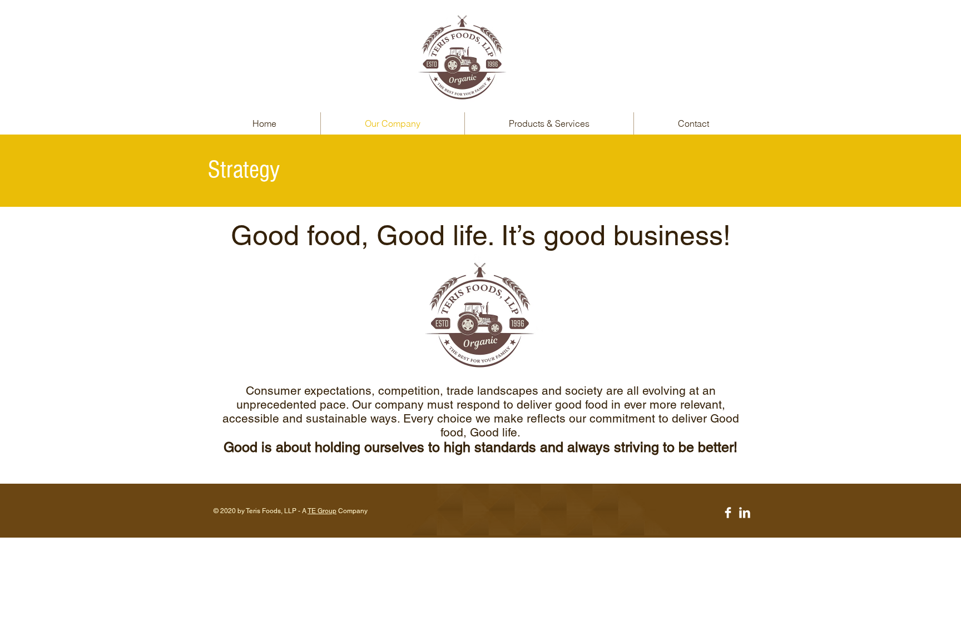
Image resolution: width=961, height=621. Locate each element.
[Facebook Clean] (728, 512)
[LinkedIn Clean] (744, 512)
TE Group (322, 511)
